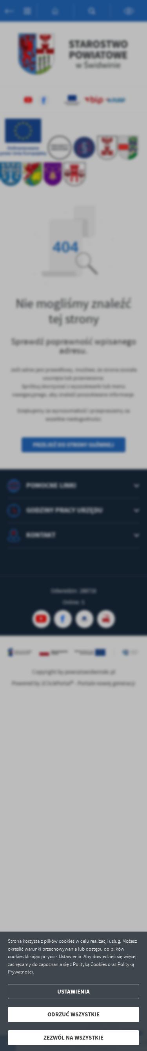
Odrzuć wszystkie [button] (73, 1014)
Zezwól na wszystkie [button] (73, 1038)
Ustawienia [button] (73, 991)
